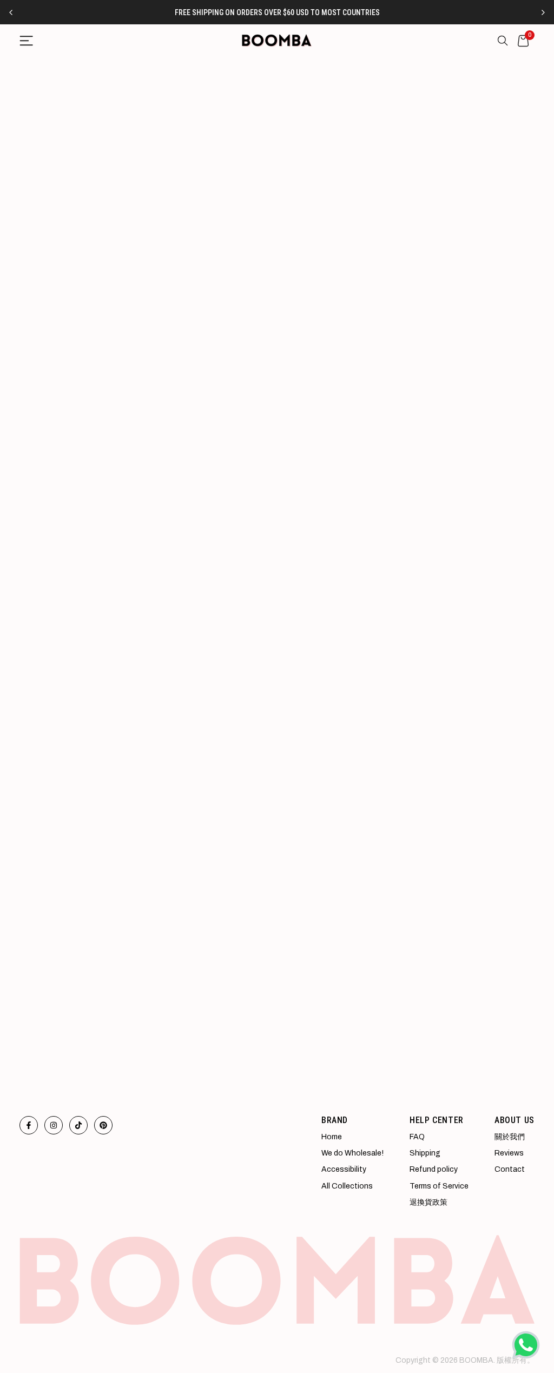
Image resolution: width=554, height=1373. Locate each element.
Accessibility (343, 1169)
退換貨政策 (428, 1202)
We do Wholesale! (352, 1153)
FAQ (417, 1137)
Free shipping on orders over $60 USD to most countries (277, 12)
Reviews (509, 1153)
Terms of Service (439, 1186)
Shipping (425, 1153)
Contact (509, 1169)
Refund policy (434, 1169)
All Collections (347, 1186)
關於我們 (509, 1137)
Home (331, 1137)
